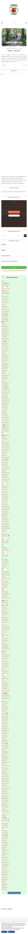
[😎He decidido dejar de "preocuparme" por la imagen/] (6, 483)
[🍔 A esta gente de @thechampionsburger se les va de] (6, 675)
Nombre (3, 244)
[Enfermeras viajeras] (14, 10)
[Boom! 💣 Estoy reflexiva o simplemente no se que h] (6, 569)
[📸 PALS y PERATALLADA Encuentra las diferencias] (6, 611)
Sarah (4, 65)
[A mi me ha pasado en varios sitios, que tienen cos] (6, 637)
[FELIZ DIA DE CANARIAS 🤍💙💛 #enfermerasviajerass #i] (6, 539)
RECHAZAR (11, 931)
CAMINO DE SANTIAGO (11, 48)
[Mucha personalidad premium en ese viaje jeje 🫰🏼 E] (6, 552)
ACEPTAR (4, 931)
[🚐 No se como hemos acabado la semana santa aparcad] (6, 733)
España (20, 48)
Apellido (3, 250)
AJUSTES (17, 929)
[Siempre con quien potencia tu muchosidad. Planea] (6, 589)
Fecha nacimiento (5, 255)
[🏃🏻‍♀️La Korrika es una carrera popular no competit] (6, 828)
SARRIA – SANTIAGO (14, 50)
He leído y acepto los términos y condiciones (14, 270)
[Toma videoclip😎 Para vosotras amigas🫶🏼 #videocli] (6, 287)
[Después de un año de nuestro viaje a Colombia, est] (6, 364)
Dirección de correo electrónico (9, 261)
